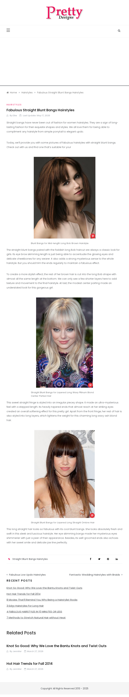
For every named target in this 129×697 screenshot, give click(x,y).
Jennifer (17, 651)
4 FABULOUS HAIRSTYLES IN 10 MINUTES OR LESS (34, 611)
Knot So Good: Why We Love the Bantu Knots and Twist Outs (44, 588)
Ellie (15, 115)
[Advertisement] (64, 62)
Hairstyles (14, 104)
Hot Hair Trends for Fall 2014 (23, 594)
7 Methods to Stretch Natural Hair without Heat (36, 617)
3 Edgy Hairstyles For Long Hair (25, 605)
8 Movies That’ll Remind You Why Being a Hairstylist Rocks (42, 599)
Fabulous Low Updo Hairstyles (27, 574)
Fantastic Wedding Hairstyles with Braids (94, 574)
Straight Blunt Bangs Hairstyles (30, 559)
